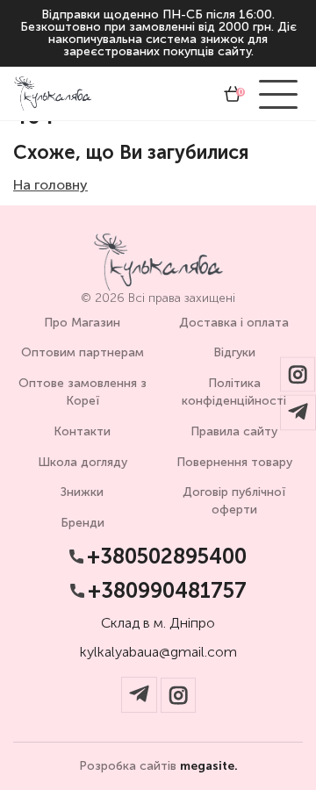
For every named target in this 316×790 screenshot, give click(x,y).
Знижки (82, 492)
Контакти (82, 431)
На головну (50, 184)
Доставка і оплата (234, 322)
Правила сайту (233, 431)
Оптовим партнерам (82, 352)
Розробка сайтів (158, 766)
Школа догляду (82, 462)
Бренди (82, 522)
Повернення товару (234, 462)
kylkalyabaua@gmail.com (158, 652)
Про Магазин (82, 322)
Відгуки (234, 352)
